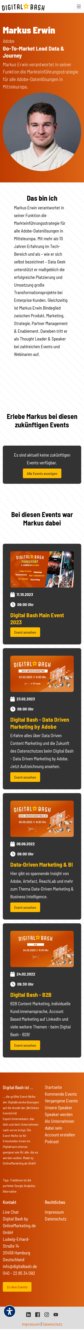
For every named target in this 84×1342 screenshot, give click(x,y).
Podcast (52, 1141)
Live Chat (11, 1212)
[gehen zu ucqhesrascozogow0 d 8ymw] (55, 1314)
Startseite (53, 1087)
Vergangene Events (61, 1100)
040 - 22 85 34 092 (19, 1273)
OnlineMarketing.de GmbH (19, 1163)
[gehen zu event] (42, 568)
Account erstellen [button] (60, 1134)
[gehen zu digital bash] (46, 1314)
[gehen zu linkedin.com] (28, 1314)
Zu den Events (17, 1287)
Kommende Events (61, 1094)
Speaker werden (59, 1114)
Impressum (54, 1212)
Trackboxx (16, 1180)
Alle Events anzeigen (42, 473)
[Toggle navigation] (79, 6)
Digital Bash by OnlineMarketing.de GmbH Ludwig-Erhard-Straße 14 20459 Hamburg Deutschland (19, 1239)
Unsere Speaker (58, 1107)
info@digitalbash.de (20, 1266)
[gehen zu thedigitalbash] (37, 1314)
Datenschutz (55, 1218)
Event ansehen (25, 632)
